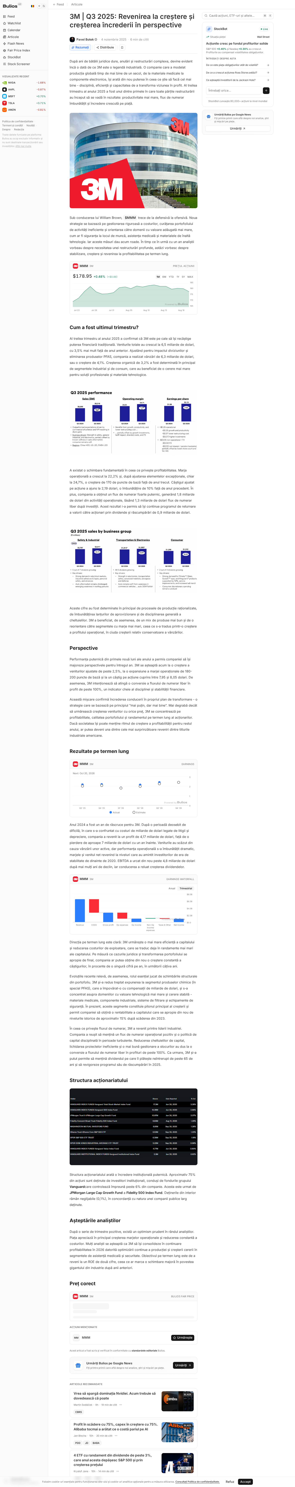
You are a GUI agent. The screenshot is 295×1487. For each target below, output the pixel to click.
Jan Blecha (80, 1435)
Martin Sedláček (83, 1404)
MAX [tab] (190, 276)
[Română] (32, 6)
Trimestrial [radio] (186, 888)
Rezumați (82, 47)
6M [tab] (164, 276)
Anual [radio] (172, 888)
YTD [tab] (171, 276)
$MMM (130, 218)
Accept (245, 1482)
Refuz (230, 1482)
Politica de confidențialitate (17, 121)
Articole (76, 4)
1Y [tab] (178, 276)
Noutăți (30, 125)
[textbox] (233, 91)
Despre (6, 129)
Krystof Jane (81, 1471)
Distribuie (107, 47)
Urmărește (184, 1337)
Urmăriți (181, 1365)
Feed (60, 4)
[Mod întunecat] (42, 6)
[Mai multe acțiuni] (120, 1404)
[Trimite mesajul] (266, 90)
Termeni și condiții (12, 125)
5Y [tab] (183, 276)
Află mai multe (23, 146)
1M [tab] (158, 276)
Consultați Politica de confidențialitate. (197, 1481)
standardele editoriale (144, 1350)
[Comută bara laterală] (48, 743)
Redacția (19, 129)
